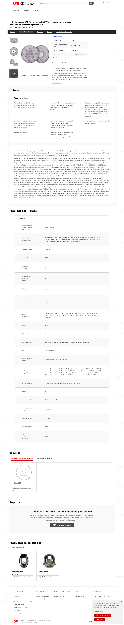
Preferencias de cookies (44, 620)
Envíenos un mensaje (64, 525)
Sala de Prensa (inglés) (42, 599)
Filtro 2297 (17, 483)
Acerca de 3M (17, 596)
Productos (16, 11)
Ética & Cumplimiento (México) (22, 613)
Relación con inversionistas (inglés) (23, 601)
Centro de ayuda (79, 596)
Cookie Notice (99, 611)
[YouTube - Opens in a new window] (100, 596)
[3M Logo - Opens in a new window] (23, 3)
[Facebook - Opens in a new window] (104, 596)
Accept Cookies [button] (99, 619)
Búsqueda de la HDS (58, 596)
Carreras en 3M (18, 599)
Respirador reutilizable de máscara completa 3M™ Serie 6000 (48, 576)
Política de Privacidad (32, 620)
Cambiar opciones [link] (57, 36)
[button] (112, 619)
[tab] (22, 458)
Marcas (36, 11)
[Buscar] (91, 3)
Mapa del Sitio (79, 599)
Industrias (27, 11)
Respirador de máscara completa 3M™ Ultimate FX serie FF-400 (22, 576)
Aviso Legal (23, 620)
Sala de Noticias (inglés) (42, 596)
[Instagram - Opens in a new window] (108, 596)
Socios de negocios (19, 604)
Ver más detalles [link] (56, 83)
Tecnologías (17, 610)
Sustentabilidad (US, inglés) (21, 607)
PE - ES (105, 2)
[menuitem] (12, 32)
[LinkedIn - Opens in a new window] (95, 596)
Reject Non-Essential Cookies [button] (103, 615)
